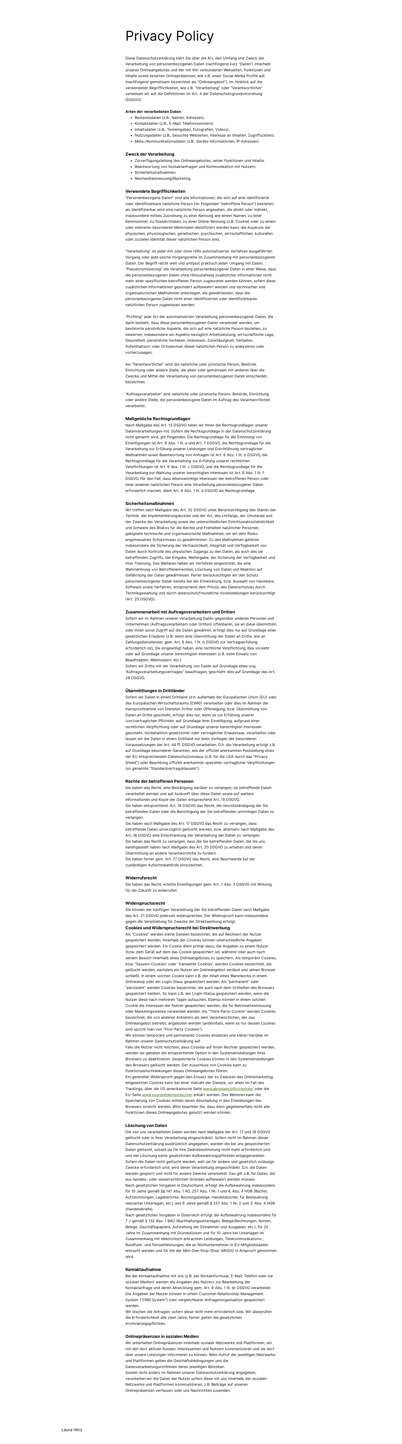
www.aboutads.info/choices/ (228, 1088)
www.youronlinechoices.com (167, 1094)
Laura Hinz (71, 1429)
